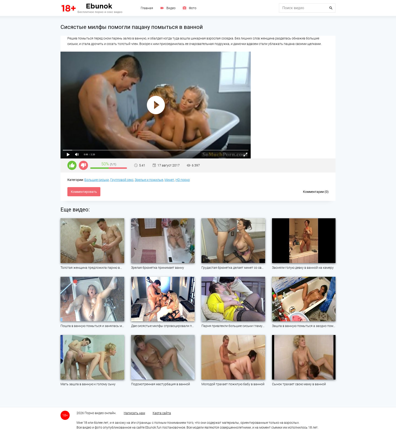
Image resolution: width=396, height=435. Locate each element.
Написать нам (134, 413)
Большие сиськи (96, 180)
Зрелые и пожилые (149, 180)
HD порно (183, 180)
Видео (171, 8)
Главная (147, 8)
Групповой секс (121, 180)
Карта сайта (162, 413)
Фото (192, 8)
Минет (169, 180)
